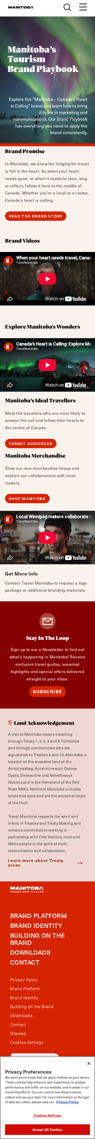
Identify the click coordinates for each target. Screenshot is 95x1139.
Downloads (30, 952)
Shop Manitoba (27, 498)
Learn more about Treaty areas (36, 862)
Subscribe (47, 691)
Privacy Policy (23, 979)
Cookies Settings (47, 1115)
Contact (25, 962)
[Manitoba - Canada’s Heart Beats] (20, 7)
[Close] (88, 1063)
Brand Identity (36, 925)
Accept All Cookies (47, 1129)
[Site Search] (67, 7)
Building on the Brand (37, 939)
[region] (47, 1097)
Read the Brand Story (36, 216)
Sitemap (18, 1033)
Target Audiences (31, 443)
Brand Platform (38, 915)
